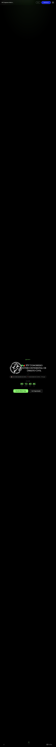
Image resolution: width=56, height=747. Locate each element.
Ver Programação (36, 391)
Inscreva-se (46, 2)
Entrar (38, 2)
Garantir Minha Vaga (21, 391)
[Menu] (53, 2)
